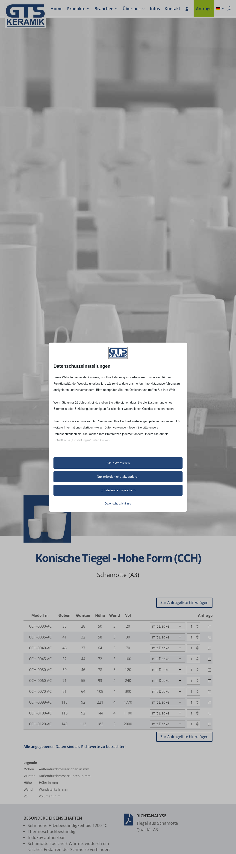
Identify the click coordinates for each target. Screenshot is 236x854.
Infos (155, 9)
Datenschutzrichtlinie (118, 503)
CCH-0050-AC (40, 669)
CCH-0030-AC (40, 626)
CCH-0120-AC (40, 723)
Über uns (132, 9)
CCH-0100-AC (40, 713)
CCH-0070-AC (40, 691)
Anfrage (204, 9)
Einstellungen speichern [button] (118, 490)
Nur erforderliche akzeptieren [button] (118, 476)
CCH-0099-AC (40, 702)
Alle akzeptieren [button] (118, 463)
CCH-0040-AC (40, 647)
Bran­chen (103, 9)
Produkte (76, 9)
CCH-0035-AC (40, 637)
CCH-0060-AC (40, 680)
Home (56, 9)
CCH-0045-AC (40, 658)
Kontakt (172, 9)
